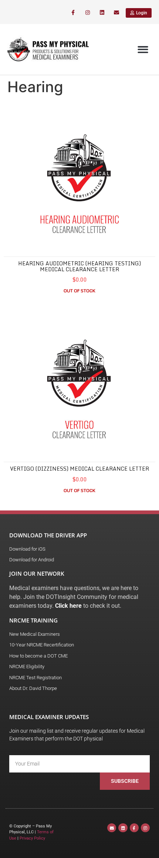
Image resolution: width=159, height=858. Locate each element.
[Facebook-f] (73, 13)
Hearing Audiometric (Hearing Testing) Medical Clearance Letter (79, 266)
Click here (68, 605)
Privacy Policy (32, 838)
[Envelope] (116, 13)
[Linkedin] (102, 13)
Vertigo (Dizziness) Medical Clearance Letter (79, 468)
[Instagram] (87, 13)
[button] (143, 49)
